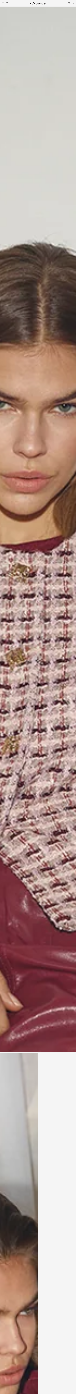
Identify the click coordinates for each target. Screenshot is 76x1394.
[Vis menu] (3, 3)
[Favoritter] (69, 3)
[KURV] (73, 3)
